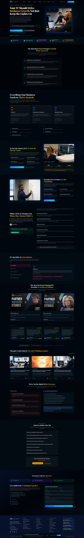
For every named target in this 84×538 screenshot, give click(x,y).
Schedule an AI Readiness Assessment (17, 167)
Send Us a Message (48, 463)
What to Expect (38, 522)
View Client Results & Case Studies (47, 345)
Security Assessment (52, 525)
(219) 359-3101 (62, 1)
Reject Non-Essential (53, 535)
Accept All (58, 535)
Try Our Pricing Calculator (29, 30)
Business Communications (27, 528)
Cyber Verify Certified (39, 524)
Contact (53, 1)
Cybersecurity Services (26, 521)
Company (34, 1)
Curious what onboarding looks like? (59, 345)
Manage (47, 535)
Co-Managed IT (25, 525)
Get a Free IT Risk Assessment (15, 30)
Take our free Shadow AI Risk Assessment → (60, 170)
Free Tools (50, 521)
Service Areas (51, 531)
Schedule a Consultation (38, 463)
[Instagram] (14, 532)
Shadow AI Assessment (52, 522)
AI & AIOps (48, 1)
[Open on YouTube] (40, 319)
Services (24, 1)
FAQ (50, 530)
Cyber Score (51, 527)
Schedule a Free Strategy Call (48, 410)
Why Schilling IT (38, 519)
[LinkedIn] (10, 532)
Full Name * (46, 489)
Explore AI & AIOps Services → (30, 167)
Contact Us (38, 528)
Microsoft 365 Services (26, 524)
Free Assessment (70, 1)
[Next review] (43, 342)
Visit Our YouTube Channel (36, 345)
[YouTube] (16, 532)
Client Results (38, 521)
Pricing (45, 1)
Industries (29, 1)
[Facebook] (12, 532)
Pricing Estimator (51, 524)
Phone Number (47, 496)
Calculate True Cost (14, 232)
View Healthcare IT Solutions (37, 278)
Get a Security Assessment (48, 200)
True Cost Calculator (52, 528)
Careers (37, 525)
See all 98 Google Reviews (24, 345)
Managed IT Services (26, 519)
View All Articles (70, 353)
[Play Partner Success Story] (26, 302)
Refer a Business (38, 527)
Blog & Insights (51, 519)
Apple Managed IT (25, 527)
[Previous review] (41, 342)
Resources (39, 1)
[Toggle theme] (66, 1)
